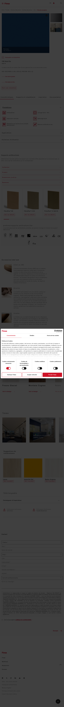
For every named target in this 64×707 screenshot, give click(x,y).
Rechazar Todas (11, 374)
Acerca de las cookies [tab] (53, 335)
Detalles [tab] (32, 335)
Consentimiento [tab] (11, 335)
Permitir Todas (52, 374)
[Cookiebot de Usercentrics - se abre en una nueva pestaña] (55, 331)
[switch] (24, 368)
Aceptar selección (32, 374)
